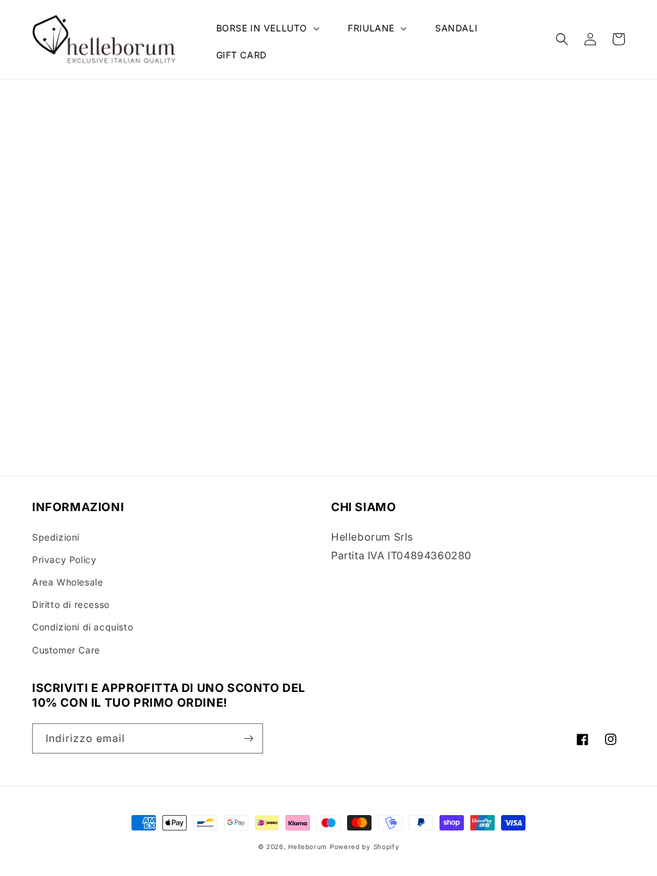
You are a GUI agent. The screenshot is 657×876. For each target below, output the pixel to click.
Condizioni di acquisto (82, 626)
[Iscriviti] (248, 738)
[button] (267, 28)
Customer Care (66, 649)
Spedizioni (56, 537)
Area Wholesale (67, 582)
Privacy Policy (64, 559)
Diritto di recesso (71, 604)
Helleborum (307, 846)
